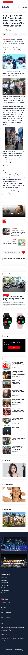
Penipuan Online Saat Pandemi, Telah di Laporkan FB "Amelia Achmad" (17, 420)
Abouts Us (7, 638)
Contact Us (13, 638)
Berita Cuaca (4, 580)
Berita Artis (4, 577)
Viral (2, 615)
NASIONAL (6, 295)
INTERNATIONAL (5, 602)
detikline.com (7, 39)
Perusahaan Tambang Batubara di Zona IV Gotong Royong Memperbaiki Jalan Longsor (17, 448)
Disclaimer (8, 640)
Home (2, 638)
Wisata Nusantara (5, 617)
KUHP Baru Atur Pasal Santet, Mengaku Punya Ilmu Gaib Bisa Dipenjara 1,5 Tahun (18, 373)
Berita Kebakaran (5, 587)
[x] (11, 221)
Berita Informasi (5, 585)
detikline (11, 649)
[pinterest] (22, 221)
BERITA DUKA (15, 427)
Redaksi (14, 640)
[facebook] (8, 221)
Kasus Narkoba (4, 605)
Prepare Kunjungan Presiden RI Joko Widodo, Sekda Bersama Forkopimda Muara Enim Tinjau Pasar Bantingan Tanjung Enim (18, 438)
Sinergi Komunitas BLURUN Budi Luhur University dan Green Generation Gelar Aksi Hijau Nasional (14, 298)
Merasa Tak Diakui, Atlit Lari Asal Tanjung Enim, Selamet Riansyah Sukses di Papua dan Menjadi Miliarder (18, 410)
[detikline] (5, 8)
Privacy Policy (21, 638)
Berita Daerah (4, 582)
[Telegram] (15, 221)
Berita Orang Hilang (6, 592)
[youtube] (18, 645)
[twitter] (11, 645)
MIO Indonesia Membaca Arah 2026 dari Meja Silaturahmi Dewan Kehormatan (18, 401)
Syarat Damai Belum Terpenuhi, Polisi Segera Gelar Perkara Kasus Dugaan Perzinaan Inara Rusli (18, 391)
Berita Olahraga (5, 590)
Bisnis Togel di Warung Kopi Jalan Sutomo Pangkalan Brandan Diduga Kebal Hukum (18, 363)
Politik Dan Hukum (6, 612)
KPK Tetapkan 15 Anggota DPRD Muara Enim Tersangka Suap (18, 382)
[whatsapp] (18, 221)
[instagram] (13, 645)
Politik (2, 610)
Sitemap (3, 640)
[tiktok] (16, 645)
